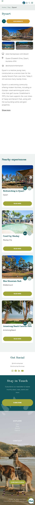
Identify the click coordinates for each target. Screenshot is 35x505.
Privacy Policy (17, 473)
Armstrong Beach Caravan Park (17, 327)
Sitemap (17, 471)
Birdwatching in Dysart (13, 192)
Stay (9, 7)
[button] (4, 21)
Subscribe (17, 403)
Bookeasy (12, 501)
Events (17, 428)
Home (4, 7)
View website (18, 21)
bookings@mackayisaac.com (17, 460)
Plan (17, 424)
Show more (6, 110)
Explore (17, 430)
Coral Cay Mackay (11, 237)
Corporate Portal (17, 482)
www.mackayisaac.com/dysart (17, 54)
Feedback (17, 477)
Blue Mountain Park (12, 282)
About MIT (17, 475)
